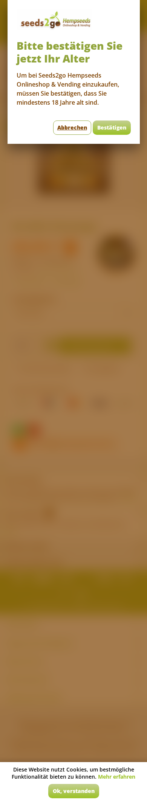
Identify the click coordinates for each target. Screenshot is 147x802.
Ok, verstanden (74, 790)
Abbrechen (72, 127)
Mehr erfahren (116, 776)
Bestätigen (111, 127)
